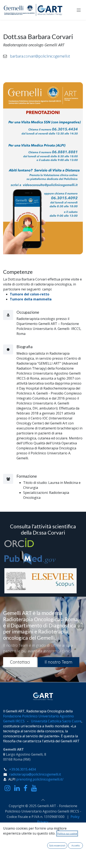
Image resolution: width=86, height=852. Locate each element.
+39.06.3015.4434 (22, 769)
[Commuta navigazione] (79, 10)
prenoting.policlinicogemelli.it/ (39, 779)
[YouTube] (34, 788)
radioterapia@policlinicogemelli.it (35, 774)
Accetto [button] (75, 845)
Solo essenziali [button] (57, 845)
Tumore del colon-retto (29, 294)
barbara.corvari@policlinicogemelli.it (40, 56)
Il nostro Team (58, 662)
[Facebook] (25, 788)
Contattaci (20, 662)
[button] (43, 800)
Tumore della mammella (31, 299)
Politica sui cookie (67, 833)
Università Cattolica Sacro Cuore (56, 721)
